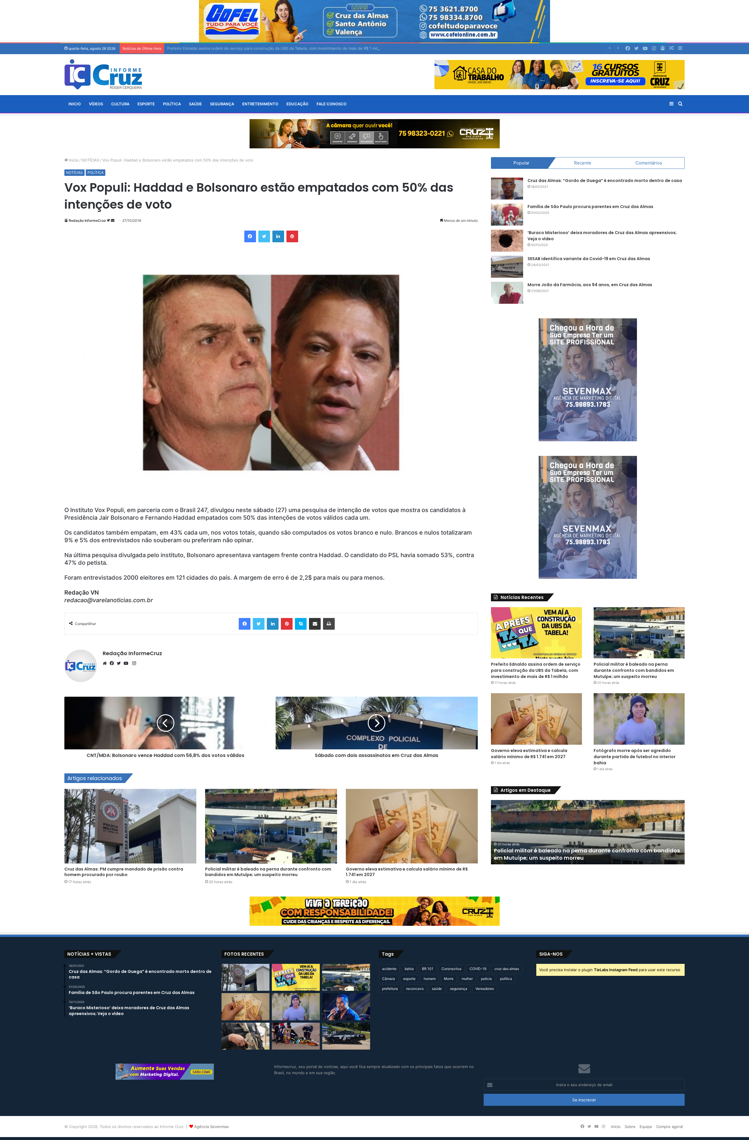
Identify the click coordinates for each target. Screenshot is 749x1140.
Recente (582, 163)
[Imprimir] (329, 624)
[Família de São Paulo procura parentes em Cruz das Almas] (507, 215)
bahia (409, 968)
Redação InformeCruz (87, 220)
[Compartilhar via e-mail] (315, 624)
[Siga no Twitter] (109, 220)
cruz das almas (506, 968)
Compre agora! (669, 1126)
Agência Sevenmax (211, 1126)
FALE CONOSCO (331, 104)
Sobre (630, 1126)
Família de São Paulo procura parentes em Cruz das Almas (590, 207)
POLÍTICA (172, 104)
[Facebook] (250, 236)
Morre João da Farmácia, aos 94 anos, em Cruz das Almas (590, 285)
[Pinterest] (292, 236)
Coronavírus (451, 968)
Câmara (388, 978)
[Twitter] (264, 236)
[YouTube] (127, 663)
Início (73, 160)
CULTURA (120, 104)
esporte (409, 978)
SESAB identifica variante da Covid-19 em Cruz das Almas (589, 259)
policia (486, 978)
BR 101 (427, 968)
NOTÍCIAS (90, 160)
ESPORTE (146, 104)
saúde (437, 988)
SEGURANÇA (222, 104)
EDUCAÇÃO (297, 104)
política (506, 978)
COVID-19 (478, 968)
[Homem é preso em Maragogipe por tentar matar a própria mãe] (346, 1036)
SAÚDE (195, 104)
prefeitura (390, 988)
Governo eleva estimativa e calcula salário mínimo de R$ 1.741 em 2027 (407, 872)
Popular (521, 163)
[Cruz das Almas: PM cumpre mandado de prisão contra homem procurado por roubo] (130, 826)
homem (430, 978)
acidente (389, 968)
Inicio (74, 104)
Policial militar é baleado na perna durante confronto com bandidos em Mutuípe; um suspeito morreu (268, 872)
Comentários (648, 163)
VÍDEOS (96, 104)
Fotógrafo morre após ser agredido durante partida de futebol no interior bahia (635, 757)
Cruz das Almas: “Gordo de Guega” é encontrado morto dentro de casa (605, 180)
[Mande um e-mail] (112, 220)
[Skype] (301, 624)
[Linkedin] (278, 236)
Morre (448, 978)
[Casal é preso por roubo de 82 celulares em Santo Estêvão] (245, 1036)
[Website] (106, 663)
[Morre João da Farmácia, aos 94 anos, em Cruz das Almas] (507, 293)
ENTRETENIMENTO (260, 104)
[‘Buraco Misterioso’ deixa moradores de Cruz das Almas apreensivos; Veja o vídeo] (507, 241)
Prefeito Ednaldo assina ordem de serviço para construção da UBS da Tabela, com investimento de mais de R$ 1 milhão (535, 670)
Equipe (646, 1126)
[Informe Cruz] (103, 74)
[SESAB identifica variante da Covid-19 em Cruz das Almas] (507, 267)
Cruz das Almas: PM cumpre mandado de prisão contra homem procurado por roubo (123, 872)
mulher (467, 978)
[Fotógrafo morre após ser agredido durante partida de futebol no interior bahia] (639, 718)
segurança (458, 988)
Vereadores (484, 988)
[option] (588, 832)
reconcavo (415, 988)
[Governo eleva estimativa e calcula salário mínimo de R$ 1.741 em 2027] (412, 826)
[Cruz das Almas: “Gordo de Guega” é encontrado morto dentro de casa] (507, 189)
